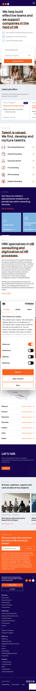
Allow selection (18, 379)
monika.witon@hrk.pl (7, 671)
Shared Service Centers (8, 621)
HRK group (5, 639)
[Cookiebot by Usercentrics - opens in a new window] (25, 304)
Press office (5, 656)
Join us (3, 646)
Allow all (18, 372)
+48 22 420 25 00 (6, 664)
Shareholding (5, 651)
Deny (18, 385)
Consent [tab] (7, 309)
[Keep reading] (33, 147)
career (3, 515)
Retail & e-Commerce (8, 630)
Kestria (4, 648)
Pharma (4, 625)
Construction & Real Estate (9, 613)
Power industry (6, 623)
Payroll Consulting (7, 605)
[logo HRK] (5, 3)
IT (2, 628)
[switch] (31, 350)
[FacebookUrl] (33, 682)
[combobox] (5, 55)
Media (3, 667)
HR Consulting (6, 602)
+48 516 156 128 (6, 669)
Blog (23, 684)
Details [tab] (18, 309)
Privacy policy (16, 684)
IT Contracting (6, 607)
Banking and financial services (10, 616)
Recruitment (5, 598)
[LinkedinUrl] (27, 682)
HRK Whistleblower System (9, 653)
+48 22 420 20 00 (6, 662)
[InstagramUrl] (29, 682)
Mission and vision (7, 641)
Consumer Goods (6, 618)
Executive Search (7, 600)
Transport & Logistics (7, 633)
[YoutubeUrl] (31, 682)
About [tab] (29, 309)
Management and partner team (10, 644)
